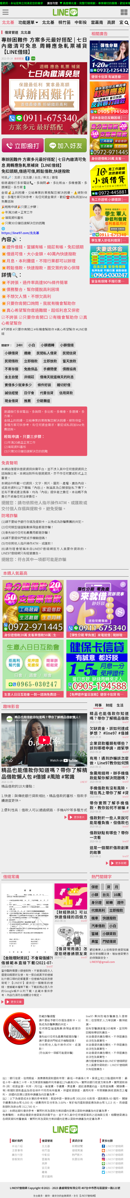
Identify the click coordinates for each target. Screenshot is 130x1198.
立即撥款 (31, 360)
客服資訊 (17, 1159)
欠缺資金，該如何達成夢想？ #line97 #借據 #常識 (109, 730)
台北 (106, 894)
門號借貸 (109, 941)
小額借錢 (67, 344)
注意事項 (17, 1150)
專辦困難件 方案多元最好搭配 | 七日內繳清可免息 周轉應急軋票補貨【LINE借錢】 (65, 12)
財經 (109, 705)
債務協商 (69, 368)
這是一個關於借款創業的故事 (109, 849)
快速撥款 (109, 917)
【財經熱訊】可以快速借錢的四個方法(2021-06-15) (71, 914)
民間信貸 (69, 352)
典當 (94, 941)
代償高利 (98, 910)
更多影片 (79, 817)
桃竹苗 (64, 22)
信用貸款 (66, 392)
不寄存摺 (11, 368)
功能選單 (26, 22)
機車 (94, 917)
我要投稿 (77, 1159)
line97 (126, 722)
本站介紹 (17, 1146)
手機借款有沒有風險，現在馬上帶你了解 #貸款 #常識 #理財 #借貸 (109, 790)
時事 (98, 705)
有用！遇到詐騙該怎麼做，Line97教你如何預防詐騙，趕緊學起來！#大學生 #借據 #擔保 (109, 760)
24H (19, 344)
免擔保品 (31, 368)
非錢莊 (29, 376)
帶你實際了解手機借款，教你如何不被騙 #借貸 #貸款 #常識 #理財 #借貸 (109, 804)
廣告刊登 (17, 1155)
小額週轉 (47, 344)
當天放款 (69, 360)
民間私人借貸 (47, 352)
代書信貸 (46, 392)
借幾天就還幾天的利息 (57, 376)
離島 (44, 1172)
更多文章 (16, 1002)
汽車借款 (98, 925)
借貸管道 (11, 32)
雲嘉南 (97, 22)
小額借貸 (11, 352)
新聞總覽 (77, 1146)
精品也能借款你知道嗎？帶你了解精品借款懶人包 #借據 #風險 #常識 (44, 773)
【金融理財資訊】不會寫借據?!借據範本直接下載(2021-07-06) (27, 959)
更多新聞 (120, 863)
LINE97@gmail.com (102, 962)
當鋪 (94, 933)
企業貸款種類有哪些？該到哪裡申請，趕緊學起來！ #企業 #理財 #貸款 (109, 745)
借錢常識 (77, 1150)
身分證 (96, 902)
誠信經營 (11, 392)
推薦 (27, 400)
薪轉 (109, 902)
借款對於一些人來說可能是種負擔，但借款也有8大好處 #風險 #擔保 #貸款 (109, 819)
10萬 (117, 894)
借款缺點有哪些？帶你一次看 (109, 834)
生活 (120, 705)
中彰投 (81, 22)
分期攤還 (43, 400)
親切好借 (63, 384)
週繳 (27, 352)
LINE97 (83, 782)
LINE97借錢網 (114, 1146)
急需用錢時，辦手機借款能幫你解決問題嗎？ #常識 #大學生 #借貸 (109, 775)
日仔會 (29, 392)
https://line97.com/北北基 (20, 233)
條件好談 (44, 384)
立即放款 (50, 360)
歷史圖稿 (47, 1176)
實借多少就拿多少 (18, 384)
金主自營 (11, 376)
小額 (94, 894)
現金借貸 (11, 400)
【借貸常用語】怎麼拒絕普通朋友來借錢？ (71, 950)
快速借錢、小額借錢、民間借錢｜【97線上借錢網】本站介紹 (65, 1129)
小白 (31, 344)
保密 (94, 886)
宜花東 (46, 1168)
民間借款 (11, 360)
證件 (120, 902)
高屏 (111, 22)
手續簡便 (50, 368)
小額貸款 (109, 933)
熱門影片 (77, 1155)
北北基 (8, 22)
